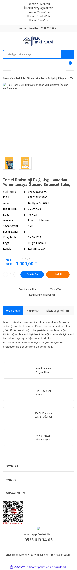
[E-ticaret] (38, 567)
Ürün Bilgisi (13, 310)
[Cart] (70, 67)
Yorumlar (33, 310)
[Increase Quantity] (15, 274)
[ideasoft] (18, 567)
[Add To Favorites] (26, 289)
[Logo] (38, 41)
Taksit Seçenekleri (57, 310)
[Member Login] (7, 67)
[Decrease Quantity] (5, 274)
